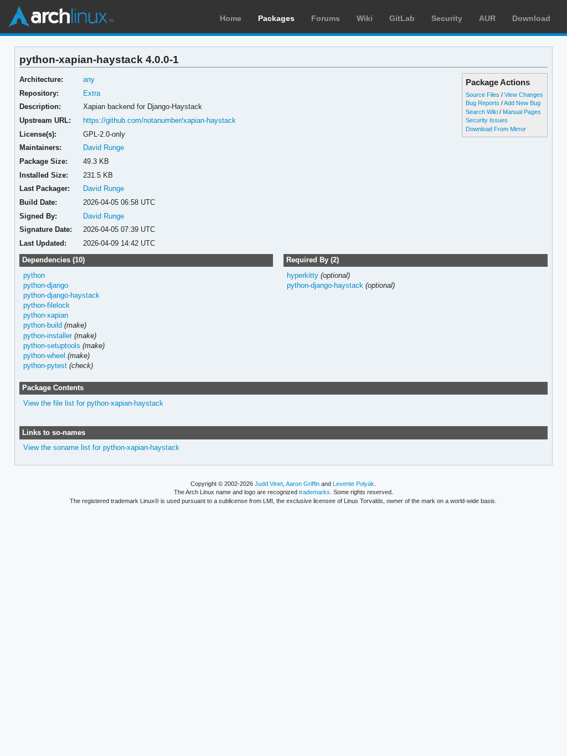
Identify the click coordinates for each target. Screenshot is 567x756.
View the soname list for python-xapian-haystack (101, 447)
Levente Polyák (353, 483)
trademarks (314, 492)
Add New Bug (522, 103)
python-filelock (46, 305)
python (34, 275)
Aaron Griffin (302, 483)
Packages (276, 18)
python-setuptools (51, 345)
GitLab (402, 18)
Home (230, 18)
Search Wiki (482, 111)
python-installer (47, 336)
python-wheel (44, 355)
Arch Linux (61, 17)
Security (446, 18)
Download (531, 18)
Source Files (482, 94)
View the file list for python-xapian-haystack (93, 403)
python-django (45, 285)
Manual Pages (522, 111)
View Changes (523, 94)
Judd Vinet (269, 483)
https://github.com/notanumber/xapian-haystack (159, 120)
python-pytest (45, 365)
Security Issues (487, 120)
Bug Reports (482, 103)
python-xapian (45, 315)
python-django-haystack (61, 295)
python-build (42, 325)
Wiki (365, 18)
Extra (91, 93)
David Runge (103, 147)
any (89, 79)
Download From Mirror (496, 129)
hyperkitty (302, 275)
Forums (325, 18)
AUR (487, 18)
